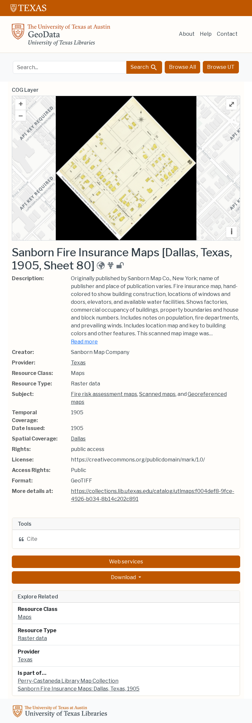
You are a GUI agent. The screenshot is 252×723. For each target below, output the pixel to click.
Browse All (182, 67)
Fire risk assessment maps (104, 394)
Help (206, 34)
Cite (32, 539)
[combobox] (69, 67)
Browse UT (221, 67)
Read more (84, 342)
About (187, 34)
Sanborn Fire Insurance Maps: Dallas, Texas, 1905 (78, 689)
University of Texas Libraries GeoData (61, 37)
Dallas (78, 439)
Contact (227, 34)
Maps (25, 617)
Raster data (32, 638)
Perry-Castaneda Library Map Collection (68, 681)
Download (124, 577)
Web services (126, 561)
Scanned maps (157, 394)
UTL (61, 712)
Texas (78, 363)
